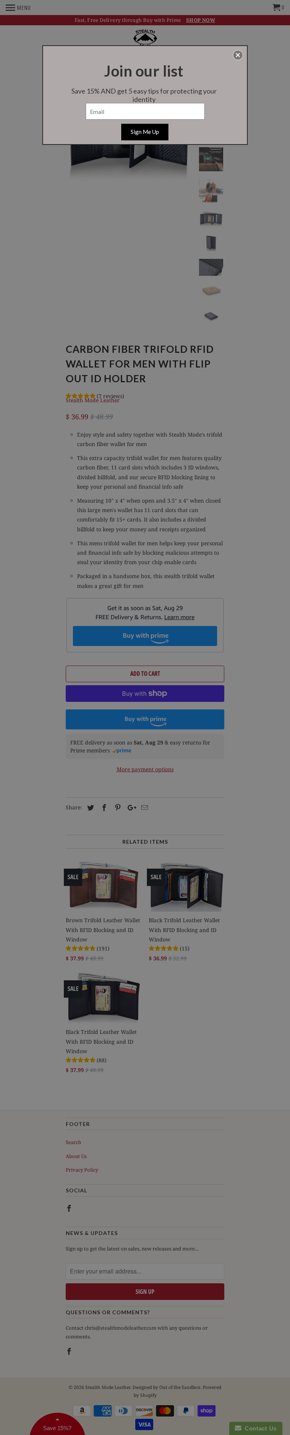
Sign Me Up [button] (145, 131)
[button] (237, 55)
